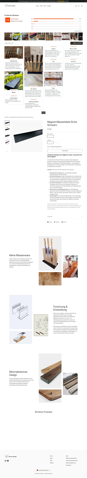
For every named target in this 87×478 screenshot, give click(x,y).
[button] (5, 80)
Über (45, 5)
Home (37, 5)
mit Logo (50, 133)
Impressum (68, 465)
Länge (49, 140)
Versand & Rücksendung (72, 460)
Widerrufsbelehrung (71, 462)
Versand (49, 216)
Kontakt (49, 5)
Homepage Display (13, 117)
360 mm (50, 142)
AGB (67, 456)
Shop (41, 5)
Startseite (7, 117)
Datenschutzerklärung (71, 458)
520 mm (57, 142)
